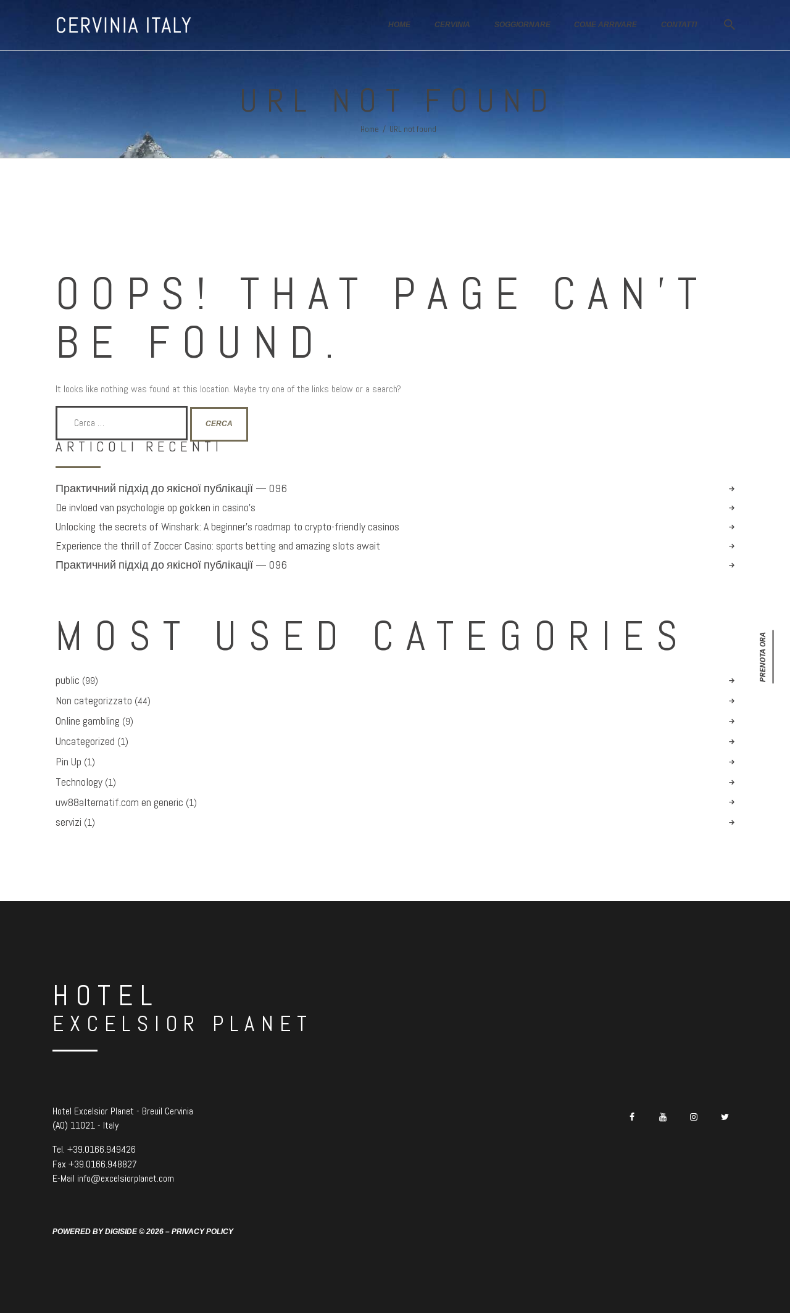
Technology (79, 782)
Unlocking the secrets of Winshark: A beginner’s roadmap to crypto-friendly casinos (227, 526)
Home (369, 129)
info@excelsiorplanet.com (125, 1178)
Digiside (121, 1231)
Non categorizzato (94, 700)
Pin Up (68, 761)
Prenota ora (762, 656)
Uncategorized (85, 741)
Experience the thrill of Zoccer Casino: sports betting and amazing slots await (218, 546)
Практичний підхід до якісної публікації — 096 (171, 488)
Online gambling (88, 721)
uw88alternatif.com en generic (119, 802)
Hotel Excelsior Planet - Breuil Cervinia (122, 1111)
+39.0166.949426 (101, 1149)
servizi (68, 822)
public (68, 680)
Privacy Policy (202, 1231)
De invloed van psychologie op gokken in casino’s (156, 507)
